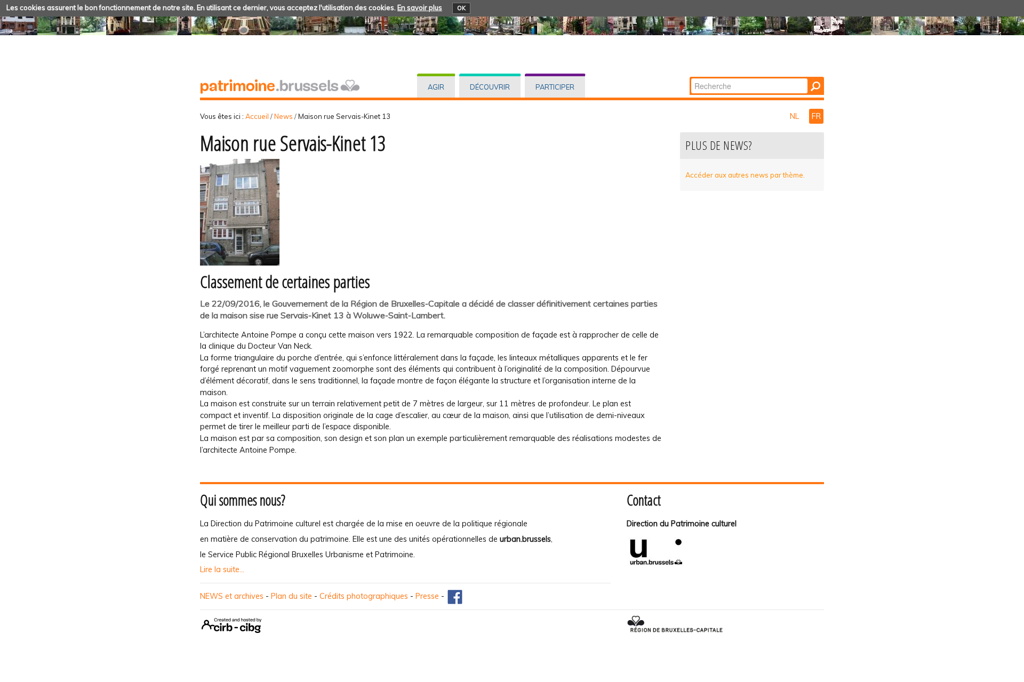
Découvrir (490, 87)
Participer (554, 87)
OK (461, 8)
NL (795, 116)
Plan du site (291, 596)
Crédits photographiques (363, 596)
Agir (436, 87)
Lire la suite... (222, 569)
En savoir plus (419, 7)
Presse (427, 596)
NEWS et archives (231, 596)
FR (816, 116)
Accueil (257, 116)
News (283, 116)
